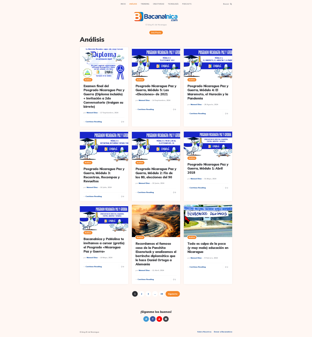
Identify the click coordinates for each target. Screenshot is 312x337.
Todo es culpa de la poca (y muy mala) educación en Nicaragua (207, 248)
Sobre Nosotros (204, 332)
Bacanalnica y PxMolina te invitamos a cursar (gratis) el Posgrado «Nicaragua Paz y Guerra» (104, 245)
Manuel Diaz (92, 113)
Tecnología (173, 4)
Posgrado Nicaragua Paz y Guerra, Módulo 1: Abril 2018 (207, 168)
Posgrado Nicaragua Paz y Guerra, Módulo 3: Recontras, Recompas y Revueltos (103, 175)
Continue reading (94, 122)
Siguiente (172, 294)
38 (162, 294)
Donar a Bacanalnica (223, 332)
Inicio (123, 4)
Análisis (133, 4)
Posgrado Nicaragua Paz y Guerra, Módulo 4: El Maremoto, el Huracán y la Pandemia (207, 92)
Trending (145, 4)
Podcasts (186, 4)
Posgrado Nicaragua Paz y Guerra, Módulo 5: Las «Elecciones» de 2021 (156, 90)
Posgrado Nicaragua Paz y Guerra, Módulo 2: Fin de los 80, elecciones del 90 (156, 173)
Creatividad (158, 4)
